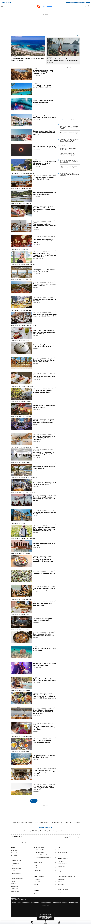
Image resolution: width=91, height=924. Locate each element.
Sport (35, 867)
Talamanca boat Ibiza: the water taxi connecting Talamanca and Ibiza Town (44, 132)
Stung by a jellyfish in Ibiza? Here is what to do (44, 649)
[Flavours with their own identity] (21, 576)
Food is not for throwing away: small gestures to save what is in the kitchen (44, 727)
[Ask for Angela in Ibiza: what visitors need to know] (21, 104)
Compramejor (61, 868)
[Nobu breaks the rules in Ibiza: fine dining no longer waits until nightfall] (21, 774)
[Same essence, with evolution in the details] (21, 378)
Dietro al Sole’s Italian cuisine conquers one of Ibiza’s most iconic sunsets (43, 711)
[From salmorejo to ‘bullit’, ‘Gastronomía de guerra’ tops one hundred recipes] (21, 257)
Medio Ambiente (61, 879)
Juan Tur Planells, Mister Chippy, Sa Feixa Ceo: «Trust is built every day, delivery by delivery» (44, 529)
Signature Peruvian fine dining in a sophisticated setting (45, 360)
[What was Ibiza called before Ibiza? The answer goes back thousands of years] (21, 74)
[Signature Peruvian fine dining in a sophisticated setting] (21, 363)
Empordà (13, 881)
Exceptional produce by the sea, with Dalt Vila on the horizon (44, 756)
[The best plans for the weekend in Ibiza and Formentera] (21, 668)
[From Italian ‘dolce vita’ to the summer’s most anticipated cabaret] (21, 241)
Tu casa (59, 886)
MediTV (36, 884)
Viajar (59, 849)
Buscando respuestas (63, 889)
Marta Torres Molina (38, 258)
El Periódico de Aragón (16, 868)
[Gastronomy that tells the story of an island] (21, 302)
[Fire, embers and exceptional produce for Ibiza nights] (21, 622)
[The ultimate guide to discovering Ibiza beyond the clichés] (21, 196)
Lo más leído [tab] (65, 119)
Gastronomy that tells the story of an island (44, 300)
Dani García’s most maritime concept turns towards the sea (43, 634)
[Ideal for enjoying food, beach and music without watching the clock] (21, 318)
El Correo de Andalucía (16, 860)
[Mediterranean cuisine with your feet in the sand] (21, 470)
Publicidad (34, 830)
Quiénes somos (27, 830)
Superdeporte (37, 870)
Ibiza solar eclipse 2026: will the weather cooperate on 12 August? (45, 147)
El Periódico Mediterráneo (17, 878)
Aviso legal (14, 902)
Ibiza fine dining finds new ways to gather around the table (44, 345)
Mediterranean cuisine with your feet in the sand (44, 467)
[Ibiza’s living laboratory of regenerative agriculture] (21, 744)
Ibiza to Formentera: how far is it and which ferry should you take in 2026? (27, 59)
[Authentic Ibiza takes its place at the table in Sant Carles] (21, 485)
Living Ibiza (13, 56)
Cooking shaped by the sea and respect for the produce (44, 270)
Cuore (35, 893)
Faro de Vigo (14, 883)
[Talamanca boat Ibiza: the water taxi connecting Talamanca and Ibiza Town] (21, 135)
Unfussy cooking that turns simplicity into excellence (42, 391)
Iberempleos (61, 874)
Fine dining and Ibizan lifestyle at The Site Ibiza (44, 513)
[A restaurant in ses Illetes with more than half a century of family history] (21, 226)
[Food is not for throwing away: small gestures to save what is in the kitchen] (21, 728)
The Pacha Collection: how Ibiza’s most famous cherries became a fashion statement (63, 59)
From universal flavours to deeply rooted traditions (44, 284)
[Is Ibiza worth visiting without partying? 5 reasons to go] (21, 89)
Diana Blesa (36, 181)
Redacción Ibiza (36, 213)
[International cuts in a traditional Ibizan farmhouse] (21, 409)
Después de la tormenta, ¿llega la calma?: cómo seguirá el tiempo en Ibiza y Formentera (69, 174)
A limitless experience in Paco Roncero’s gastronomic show (43, 421)
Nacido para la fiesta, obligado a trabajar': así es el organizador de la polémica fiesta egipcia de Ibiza (68, 154)
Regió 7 (36, 865)
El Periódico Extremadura (16, 876)
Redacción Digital (51, 62)
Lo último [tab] (73, 119)
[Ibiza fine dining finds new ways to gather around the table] (21, 348)
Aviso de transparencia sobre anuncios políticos (68, 902)
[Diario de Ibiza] (6, 2)
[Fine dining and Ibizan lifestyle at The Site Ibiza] (21, 515)
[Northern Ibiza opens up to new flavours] (21, 546)
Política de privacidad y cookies (23, 902)
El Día (12, 865)
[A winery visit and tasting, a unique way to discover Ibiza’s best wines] (21, 789)
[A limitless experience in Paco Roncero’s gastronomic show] (21, 424)
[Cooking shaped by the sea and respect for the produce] (21, 272)
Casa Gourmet (61, 861)
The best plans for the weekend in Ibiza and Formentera (45, 664)
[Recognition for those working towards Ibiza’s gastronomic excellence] (21, 455)
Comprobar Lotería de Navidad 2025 (66, 876)
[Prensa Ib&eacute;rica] (74, 837)
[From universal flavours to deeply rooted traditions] (21, 287)
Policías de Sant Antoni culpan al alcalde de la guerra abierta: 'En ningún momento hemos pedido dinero (69, 140)
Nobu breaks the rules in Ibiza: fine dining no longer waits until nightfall (44, 771)
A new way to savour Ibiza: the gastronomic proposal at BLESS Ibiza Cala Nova (44, 332)
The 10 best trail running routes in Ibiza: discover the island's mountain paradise (44, 163)
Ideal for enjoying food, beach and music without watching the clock (45, 315)
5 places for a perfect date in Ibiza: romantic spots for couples (44, 679)
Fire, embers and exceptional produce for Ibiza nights (43, 619)
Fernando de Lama (37, 667)
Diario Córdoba (14, 852)
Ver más (33, 801)
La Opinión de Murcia (39, 852)
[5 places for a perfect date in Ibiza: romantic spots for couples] (21, 683)
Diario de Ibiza (14, 855)
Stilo (59, 847)
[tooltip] (45, 916)
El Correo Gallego (15, 863)
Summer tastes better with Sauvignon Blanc (42, 604)
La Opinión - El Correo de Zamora (42, 854)
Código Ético (55, 902)
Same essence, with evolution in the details (44, 377)
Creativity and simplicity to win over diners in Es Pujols (43, 178)
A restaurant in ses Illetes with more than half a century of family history (44, 225)
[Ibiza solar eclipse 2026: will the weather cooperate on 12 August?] (21, 150)
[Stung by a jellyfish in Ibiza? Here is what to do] (21, 652)
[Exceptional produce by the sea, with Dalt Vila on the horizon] (21, 759)
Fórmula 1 (60, 871)
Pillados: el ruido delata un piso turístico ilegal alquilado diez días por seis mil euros (69, 134)
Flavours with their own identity (44, 573)
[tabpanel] (69, 151)
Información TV (37, 879)
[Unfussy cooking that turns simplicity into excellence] (21, 394)
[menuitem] (32, 922)
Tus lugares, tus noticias (45, 914)
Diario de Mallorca (15, 858)
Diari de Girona (14, 850)
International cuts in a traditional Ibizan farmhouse (44, 406)
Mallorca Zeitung (38, 862)
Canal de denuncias (62, 830)
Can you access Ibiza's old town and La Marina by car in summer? (44, 116)
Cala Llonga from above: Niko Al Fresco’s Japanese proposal (44, 589)
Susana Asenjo (36, 317)
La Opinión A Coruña (39, 847)
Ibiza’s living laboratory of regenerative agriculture (42, 741)
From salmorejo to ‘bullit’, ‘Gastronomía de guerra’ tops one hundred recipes (44, 255)
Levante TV (37, 881)
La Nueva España (15, 891)
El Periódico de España (16, 873)
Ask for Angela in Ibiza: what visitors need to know (43, 101)
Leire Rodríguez (14, 62)
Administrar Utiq (45, 905)
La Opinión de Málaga (39, 849)
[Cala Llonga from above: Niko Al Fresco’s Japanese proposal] (21, 591)
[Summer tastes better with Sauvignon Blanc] (21, 607)
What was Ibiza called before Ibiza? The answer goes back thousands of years (43, 71)
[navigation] (45, 922)
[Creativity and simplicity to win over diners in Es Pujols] (21, 181)
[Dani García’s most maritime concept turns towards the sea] (21, 637)
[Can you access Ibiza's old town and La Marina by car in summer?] (21, 120)
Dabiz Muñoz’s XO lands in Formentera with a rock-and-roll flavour (44, 209)
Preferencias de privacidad (46, 902)
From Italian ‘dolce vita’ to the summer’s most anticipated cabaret (43, 240)
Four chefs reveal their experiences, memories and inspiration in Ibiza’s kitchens (43, 559)
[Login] (88, 6)
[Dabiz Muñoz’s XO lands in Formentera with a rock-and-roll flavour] (21, 211)
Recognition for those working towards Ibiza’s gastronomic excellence (43, 454)
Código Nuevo (61, 866)
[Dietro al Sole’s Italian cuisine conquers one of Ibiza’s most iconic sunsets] (21, 713)
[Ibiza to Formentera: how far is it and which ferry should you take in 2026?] (28, 46)
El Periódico (13, 870)
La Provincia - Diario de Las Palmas (42, 857)
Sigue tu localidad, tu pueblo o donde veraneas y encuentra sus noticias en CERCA (45, 917)
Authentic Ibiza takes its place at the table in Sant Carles (44, 483)
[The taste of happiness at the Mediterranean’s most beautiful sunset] (21, 500)
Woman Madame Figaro (63, 852)
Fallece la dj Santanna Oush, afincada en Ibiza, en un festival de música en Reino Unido (68, 168)
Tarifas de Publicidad (43, 830)
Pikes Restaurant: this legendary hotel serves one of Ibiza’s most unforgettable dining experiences (44, 696)
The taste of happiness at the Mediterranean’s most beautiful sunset (44, 498)
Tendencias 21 (61, 884)
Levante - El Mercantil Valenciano (42, 860)
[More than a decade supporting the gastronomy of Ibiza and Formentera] (21, 439)
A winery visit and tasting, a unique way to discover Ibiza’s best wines (43, 787)
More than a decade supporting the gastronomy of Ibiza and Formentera (44, 437)
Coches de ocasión (62, 863)
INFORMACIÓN (14, 886)
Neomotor (60, 881)
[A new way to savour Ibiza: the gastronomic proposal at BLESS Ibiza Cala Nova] (21, 333)
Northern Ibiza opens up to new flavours (44, 544)
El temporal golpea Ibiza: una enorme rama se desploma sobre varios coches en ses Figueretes (69, 161)
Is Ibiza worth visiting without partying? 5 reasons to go (43, 86)
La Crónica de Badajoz (16, 888)
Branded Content (52, 830)
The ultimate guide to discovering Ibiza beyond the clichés (44, 193)
